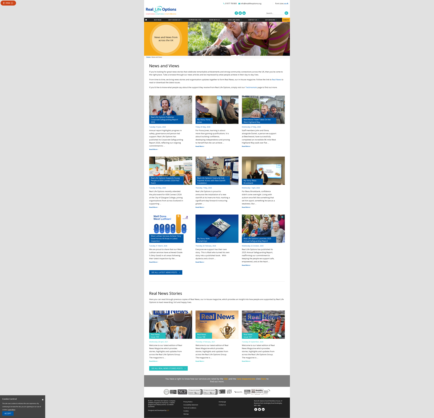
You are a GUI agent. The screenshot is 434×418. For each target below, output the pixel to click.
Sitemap (186, 414)
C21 (168, 410)
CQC (226, 378)
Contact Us (252, 20)
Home (148, 57)
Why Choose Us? (174, 20)
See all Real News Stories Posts (167, 368)
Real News (276, 79)
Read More (153, 149)
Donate (286, 20)
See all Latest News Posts (164, 272)
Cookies (186, 411)
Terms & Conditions (189, 408)
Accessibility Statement (190, 405)
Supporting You (195, 20)
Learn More (11, 410)
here (263, 378)
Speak (8, 3)
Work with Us (214, 20)
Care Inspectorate (246, 378)
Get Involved (270, 20)
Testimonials (251, 87)
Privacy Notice (187, 402)
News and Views (234, 20)
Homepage (222, 402)
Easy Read (157, 20)
